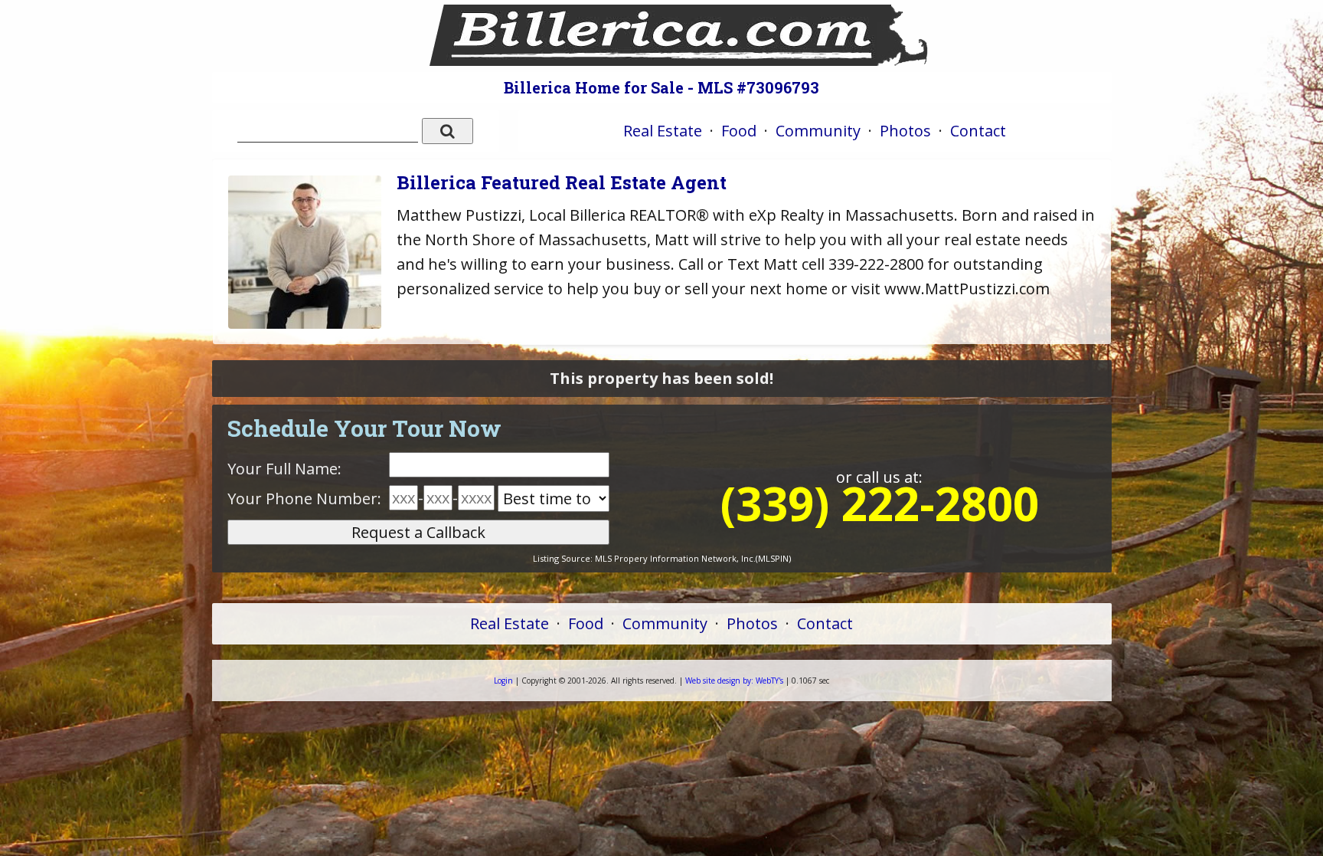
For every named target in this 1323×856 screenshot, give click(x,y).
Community (818, 130)
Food (738, 130)
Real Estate (662, 130)
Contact (978, 130)
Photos (905, 130)
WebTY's (734, 680)
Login (503, 680)
